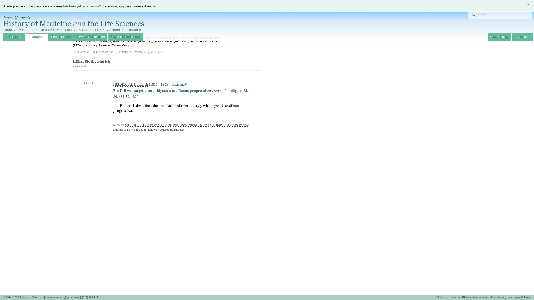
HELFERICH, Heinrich (130, 84)
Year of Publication (91, 37)
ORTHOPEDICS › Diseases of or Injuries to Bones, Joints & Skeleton (167, 124)
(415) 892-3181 (91, 297)
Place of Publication (125, 37)
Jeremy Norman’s (17, 18)
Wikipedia (178, 84)
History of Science (520, 297)
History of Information (475, 297)
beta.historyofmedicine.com (81, 6)
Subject (14, 37)
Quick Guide (499, 37)
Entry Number (61, 37)
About (522, 37)
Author (37, 37)
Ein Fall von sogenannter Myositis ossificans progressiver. (163, 91)
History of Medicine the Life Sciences (74, 23)
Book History (498, 297)
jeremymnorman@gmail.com (61, 297)
